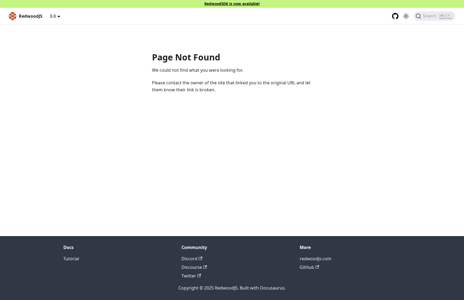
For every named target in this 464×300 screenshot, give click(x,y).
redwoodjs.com (315, 259)
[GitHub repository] (395, 16)
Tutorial (71, 259)
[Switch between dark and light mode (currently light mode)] (406, 16)
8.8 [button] (53, 16)
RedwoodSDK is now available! (232, 3)
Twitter (189, 276)
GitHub (307, 267)
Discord (189, 259)
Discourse (192, 267)
